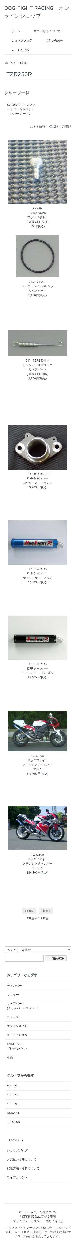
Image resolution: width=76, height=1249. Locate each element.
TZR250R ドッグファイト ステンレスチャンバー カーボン (21, 109)
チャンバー (14, 985)
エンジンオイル (17, 1026)
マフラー (13, 994)
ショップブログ (21, 40)
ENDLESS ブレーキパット (17, 1046)
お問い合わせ (54, 40)
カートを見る (20, 50)
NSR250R (13, 1113)
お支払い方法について (22, 1159)
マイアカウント (17, 1177)
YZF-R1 (12, 1104)
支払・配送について (47, 31)
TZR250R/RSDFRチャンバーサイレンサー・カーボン (37, 668)
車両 (10, 1057)
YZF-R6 (12, 1095)
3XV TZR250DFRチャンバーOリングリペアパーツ (38, 286)
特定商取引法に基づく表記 (38, 1216)
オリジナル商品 (17, 1035)
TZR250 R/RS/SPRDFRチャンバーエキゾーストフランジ (37, 478)
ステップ (13, 1017)
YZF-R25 (13, 1086)
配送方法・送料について (23, 1168)
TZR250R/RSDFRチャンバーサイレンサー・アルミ (37, 573)
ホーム (15, 31)
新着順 (66, 126)
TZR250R (22, 62)
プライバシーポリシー (27, 1221)
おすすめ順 (37, 126)
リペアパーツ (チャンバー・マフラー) (23, 1006)
